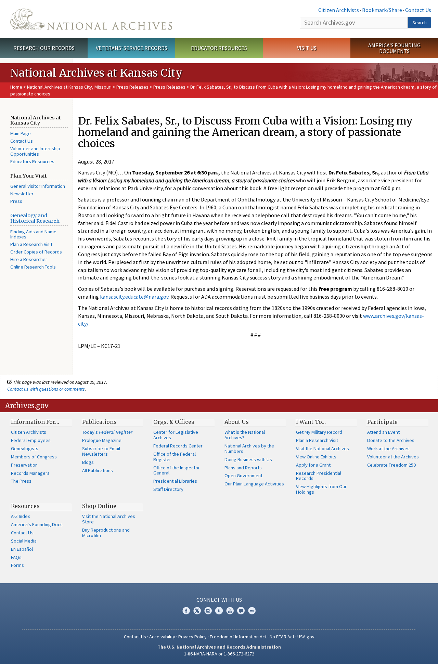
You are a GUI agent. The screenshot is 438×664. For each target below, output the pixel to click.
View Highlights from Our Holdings (321, 489)
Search (419, 22)
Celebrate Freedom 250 (391, 465)
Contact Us (418, 9)
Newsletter (22, 194)
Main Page (20, 133)
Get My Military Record (319, 432)
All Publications (97, 470)
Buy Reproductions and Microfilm (106, 532)
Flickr (252, 611)
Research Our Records (44, 47)
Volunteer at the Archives (393, 457)
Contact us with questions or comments (46, 389)
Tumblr (219, 611)
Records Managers (30, 473)
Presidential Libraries (175, 481)
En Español (22, 549)
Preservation (24, 465)
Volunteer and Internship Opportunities (35, 151)
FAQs (16, 557)
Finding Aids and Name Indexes (33, 234)
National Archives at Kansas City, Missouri (69, 87)
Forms (17, 565)
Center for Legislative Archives (175, 435)
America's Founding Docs (37, 524)
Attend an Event (383, 432)
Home (16, 87)
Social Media (24, 541)
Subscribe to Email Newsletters (101, 451)
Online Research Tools (33, 267)
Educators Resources (32, 161)
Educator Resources (219, 47)
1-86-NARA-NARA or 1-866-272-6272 (219, 654)
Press (16, 201)
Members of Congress (34, 457)
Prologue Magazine (101, 440)
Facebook (186, 611)
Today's (107, 432)
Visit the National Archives (322, 448)
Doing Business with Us (248, 459)
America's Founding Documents (394, 48)
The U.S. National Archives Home (91, 19)
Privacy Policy (192, 637)
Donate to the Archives (390, 440)
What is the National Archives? (244, 435)
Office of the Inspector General (176, 470)
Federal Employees (31, 440)
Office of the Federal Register (174, 457)
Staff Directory (168, 489)
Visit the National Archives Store (108, 519)
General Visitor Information (37, 186)
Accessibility (162, 637)
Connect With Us (219, 599)
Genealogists (24, 448)
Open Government (243, 475)
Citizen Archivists (338, 9)
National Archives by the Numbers (249, 448)
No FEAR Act (282, 637)
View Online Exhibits (316, 457)
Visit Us (307, 47)
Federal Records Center (178, 446)
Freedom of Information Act (238, 637)
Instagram (208, 611)
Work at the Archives (388, 448)
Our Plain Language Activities (254, 484)
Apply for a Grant (313, 465)
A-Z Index (20, 516)
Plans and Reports (243, 468)
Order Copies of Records (36, 252)
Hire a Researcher (28, 259)
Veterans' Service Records (131, 47)
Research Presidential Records (318, 476)
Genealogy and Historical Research (35, 218)
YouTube (230, 611)
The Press (21, 481)
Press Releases (132, 87)
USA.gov (305, 637)
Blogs (88, 462)
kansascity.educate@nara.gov (134, 296)
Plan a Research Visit (31, 244)
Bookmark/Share (382, 9)
